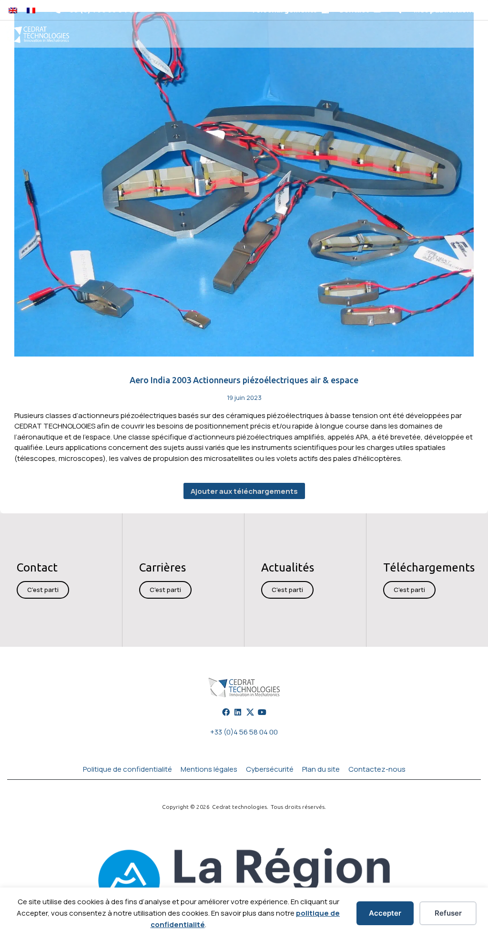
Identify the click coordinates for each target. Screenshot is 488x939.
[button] (397, 10)
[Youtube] (262, 712)
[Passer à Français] (31, 10)
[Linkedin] (238, 712)
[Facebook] (226, 712)
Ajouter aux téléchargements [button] (244, 491)
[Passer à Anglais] (13, 10)
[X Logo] (250, 712)
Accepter (385, 913)
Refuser (448, 913)
